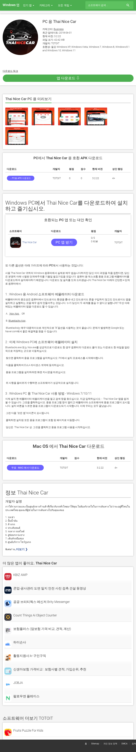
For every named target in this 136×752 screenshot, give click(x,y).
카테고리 (45, 5)
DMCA (124, 743)
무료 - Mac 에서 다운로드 (25, 467)
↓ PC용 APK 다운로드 (20, 178)
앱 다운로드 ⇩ (68, 78)
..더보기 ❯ (21, 549)
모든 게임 (64, 5)
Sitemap (95, 743)
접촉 (134, 743)
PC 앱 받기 (64, 242)
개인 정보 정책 (110, 743)
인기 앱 (27, 5)
